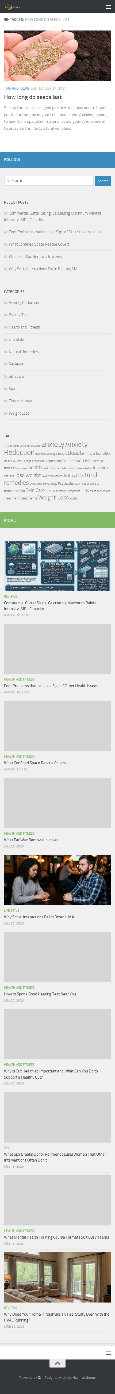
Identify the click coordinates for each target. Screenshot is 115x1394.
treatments (29, 498)
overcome (36, 484)
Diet (66, 461)
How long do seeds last (33, 97)
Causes (16, 461)
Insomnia (101, 467)
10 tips (8, 446)
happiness (21, 468)
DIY (72, 461)
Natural (70, 475)
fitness (9, 468)
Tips (85, 490)
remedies (11, 491)
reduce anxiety (90, 484)
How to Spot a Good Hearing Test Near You (40, 994)
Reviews (16, 364)
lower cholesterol (52, 476)
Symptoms (73, 491)
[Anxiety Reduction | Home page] (19, 6)
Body (7, 461)
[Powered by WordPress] (39, 1377)
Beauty (62, 454)
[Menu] (108, 6)
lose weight (28, 475)
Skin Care (16, 376)
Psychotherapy (69, 484)
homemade (59, 468)
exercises (98, 461)
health (35, 467)
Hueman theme (84, 1378)
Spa (12, 388)
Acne (16, 446)
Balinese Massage (46, 454)
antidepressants (30, 446)
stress (50, 491)
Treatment (12, 498)
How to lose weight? (79, 468)
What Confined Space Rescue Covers (39, 244)
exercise (83, 460)
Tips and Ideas (16, 88)
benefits (103, 453)
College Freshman (33, 461)
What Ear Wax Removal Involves (35, 256)
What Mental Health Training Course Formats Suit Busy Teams (56, 1237)
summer (61, 491)
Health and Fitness (24, 327)
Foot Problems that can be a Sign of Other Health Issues (55, 232)
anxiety (52, 444)
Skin (22, 491)
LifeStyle (9, 476)
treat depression (100, 491)
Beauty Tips (18, 314)
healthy (47, 468)
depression (53, 461)
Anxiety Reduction (24, 302)
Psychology (50, 484)
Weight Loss (19, 413)
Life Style (16, 339)
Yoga (73, 498)
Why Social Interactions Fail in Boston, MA (43, 268)
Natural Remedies (24, 351)
